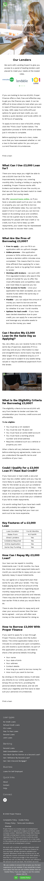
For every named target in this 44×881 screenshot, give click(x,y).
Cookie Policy (24, 820)
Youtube (11, 800)
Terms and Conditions (25, 823)
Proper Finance (9, 5)
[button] (19, 85)
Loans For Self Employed (13, 771)
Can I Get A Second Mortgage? (15, 761)
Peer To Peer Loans (10, 731)
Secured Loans (9, 734)
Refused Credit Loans (11, 725)
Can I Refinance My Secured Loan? (16, 758)
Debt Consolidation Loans (13, 751)
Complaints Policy (10, 820)
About (5, 782)
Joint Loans (7, 738)
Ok (16, 877)
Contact (6, 785)
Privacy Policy (10, 823)
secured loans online (19, 199)
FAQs (5, 788)
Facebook (5, 800)
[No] (41, 871)
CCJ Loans (7, 728)
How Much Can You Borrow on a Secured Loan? (21, 754)
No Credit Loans (9, 722)
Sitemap (8, 826)
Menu (39, 5)
